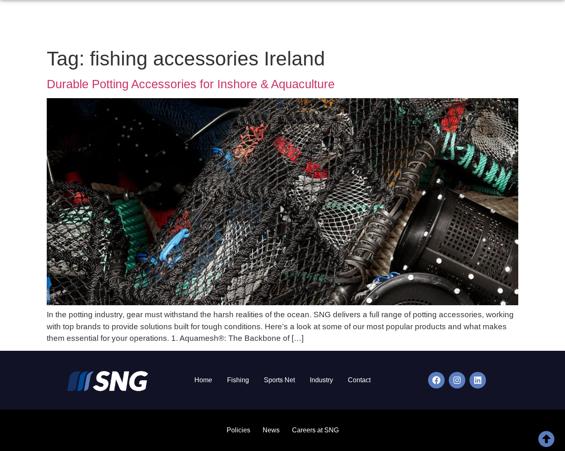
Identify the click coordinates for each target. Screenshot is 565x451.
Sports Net (279, 379)
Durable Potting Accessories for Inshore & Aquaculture (191, 84)
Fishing (238, 379)
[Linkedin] (477, 380)
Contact (513, 23)
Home (277, 23)
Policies (238, 430)
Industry (321, 379)
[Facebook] (436, 380)
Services (344, 23)
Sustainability (391, 23)
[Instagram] (457, 380)
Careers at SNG (315, 430)
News (479, 23)
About (308, 23)
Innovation (442, 23)
